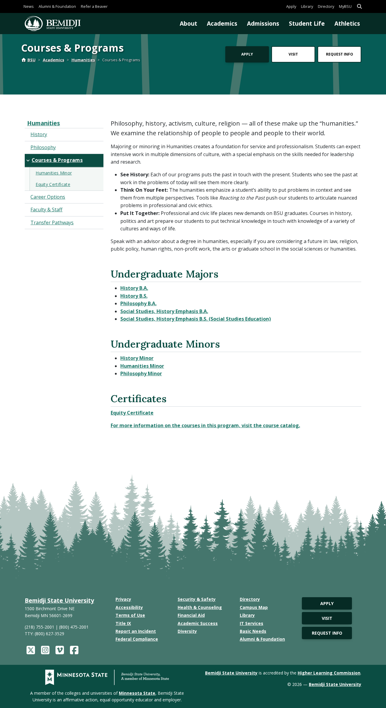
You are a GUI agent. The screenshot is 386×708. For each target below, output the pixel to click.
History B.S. (133, 296)
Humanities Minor (142, 366)
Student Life (307, 23)
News (29, 6)
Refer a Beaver (94, 6)
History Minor (136, 358)
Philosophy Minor (141, 373)
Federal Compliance (136, 639)
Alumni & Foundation (57, 6)
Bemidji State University (59, 600)
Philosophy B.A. (138, 303)
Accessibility (129, 607)
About (188, 23)
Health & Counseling (200, 607)
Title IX (123, 623)
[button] (359, 6)
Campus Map (254, 607)
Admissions (263, 23)
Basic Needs (253, 631)
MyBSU (345, 6)
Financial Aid (191, 615)
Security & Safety (197, 599)
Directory (326, 6)
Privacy (123, 599)
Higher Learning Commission (329, 673)
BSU (31, 59)
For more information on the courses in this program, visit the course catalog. (205, 425)
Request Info (339, 54)
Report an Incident (135, 631)
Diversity (187, 631)
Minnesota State (137, 693)
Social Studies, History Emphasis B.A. (164, 311)
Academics (222, 23)
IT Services (251, 623)
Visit (293, 54)
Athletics (347, 23)
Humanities (83, 59)
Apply (291, 6)
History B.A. (134, 288)
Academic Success (198, 623)
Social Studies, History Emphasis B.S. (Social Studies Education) (195, 319)
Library (307, 6)
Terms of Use (130, 615)
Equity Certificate (132, 412)
